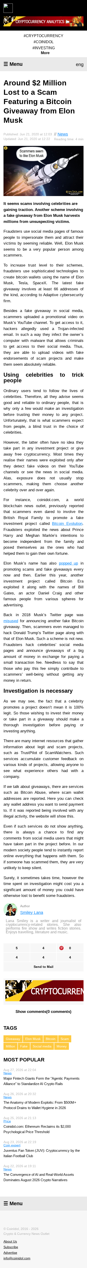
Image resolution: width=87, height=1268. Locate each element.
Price (7, 1121)
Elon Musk (33, 1039)
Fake (24, 1046)
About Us (10, 1241)
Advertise (10, 1252)
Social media (42, 1046)
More (45, 53)
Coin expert (11, 1145)
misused (10, 621)
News (63, 134)
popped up (68, 563)
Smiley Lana (31, 912)
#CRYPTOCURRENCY (43, 36)
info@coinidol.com (16, 1258)
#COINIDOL (44, 42)
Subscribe (10, 1247)
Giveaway (13, 1039)
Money (62, 1046)
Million (10, 1046)
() (43, 1011)
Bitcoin (50, 1039)
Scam (65, 1039)
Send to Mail (43, 967)
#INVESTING (43, 48)
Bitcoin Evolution (67, 523)
